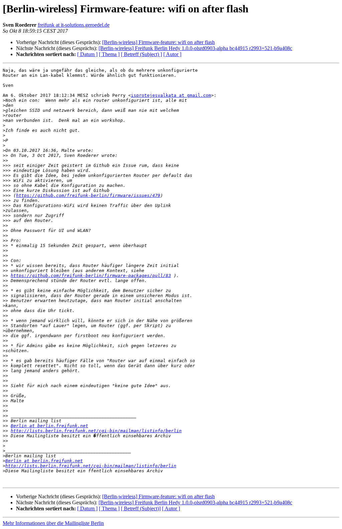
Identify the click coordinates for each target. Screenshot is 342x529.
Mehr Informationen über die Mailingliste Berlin (53, 523)
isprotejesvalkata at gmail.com (171, 95)
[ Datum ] (87, 54)
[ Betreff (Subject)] (141, 508)
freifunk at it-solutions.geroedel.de (74, 25)
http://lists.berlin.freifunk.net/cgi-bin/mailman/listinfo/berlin (96, 430)
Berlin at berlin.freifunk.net (49, 425)
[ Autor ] (172, 54)
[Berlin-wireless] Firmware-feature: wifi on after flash (158, 42)
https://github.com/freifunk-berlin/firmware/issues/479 (88, 195)
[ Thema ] (109, 54)
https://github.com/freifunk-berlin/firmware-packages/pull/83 (91, 275)
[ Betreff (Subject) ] (141, 54)
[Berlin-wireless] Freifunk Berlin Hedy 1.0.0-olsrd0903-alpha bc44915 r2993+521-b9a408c (195, 48)
